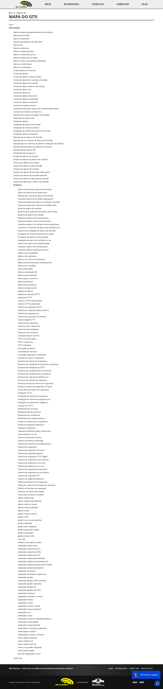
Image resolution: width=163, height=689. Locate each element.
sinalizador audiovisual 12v (29, 549)
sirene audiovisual (25, 641)
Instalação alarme (20, 121)
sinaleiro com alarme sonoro (29, 542)
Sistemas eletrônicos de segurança (32, 482)
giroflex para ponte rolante (28, 530)
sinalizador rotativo (25, 600)
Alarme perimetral (25, 282)
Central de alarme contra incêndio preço (34, 221)
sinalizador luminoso (26, 593)
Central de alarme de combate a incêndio (30, 80)
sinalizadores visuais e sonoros (31, 635)
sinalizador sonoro (25, 603)
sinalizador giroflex (25, 577)
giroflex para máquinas (27, 526)
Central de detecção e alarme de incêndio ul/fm (37, 205)
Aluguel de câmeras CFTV (29, 294)
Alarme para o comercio (28, 278)
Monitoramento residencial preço (31, 418)
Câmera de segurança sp (28, 313)
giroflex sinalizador (25, 533)
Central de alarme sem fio (28, 336)
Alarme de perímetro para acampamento (35, 262)
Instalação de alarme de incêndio (27, 124)
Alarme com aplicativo (27, 256)
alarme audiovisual (25, 498)
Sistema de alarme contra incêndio (27, 166)
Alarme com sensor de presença (31, 259)
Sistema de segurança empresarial (32, 469)
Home (110, 669)
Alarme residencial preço (23, 51)
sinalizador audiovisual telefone (31, 568)
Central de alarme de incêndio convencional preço (38, 224)
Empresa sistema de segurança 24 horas (35, 386)
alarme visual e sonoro (27, 514)
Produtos (98, 4)
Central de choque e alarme (24, 105)
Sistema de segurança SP (29, 476)
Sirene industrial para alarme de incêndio (34, 189)
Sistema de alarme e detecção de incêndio (31, 178)
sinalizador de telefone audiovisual (32, 574)
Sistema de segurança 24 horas (31, 450)
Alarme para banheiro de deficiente (27, 42)
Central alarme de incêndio (24, 70)
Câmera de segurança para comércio (33, 310)
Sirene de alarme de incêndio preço (32, 192)
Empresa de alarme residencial (31, 358)
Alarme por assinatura (27, 285)
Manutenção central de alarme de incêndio (35, 196)
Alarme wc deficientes (22, 64)
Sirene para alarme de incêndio (26, 163)
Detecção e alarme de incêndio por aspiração (36, 485)
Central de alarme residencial (25, 102)
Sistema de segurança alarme (30, 453)
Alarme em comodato (27, 266)
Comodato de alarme (26, 348)
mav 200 (21, 539)
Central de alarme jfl (21, 93)
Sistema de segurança (27, 447)
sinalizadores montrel (27, 631)
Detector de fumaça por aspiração (32, 488)
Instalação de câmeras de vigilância (32, 402)
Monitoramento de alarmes (24, 153)
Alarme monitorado (21, 39)
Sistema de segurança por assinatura (33, 472)
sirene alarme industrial (27, 638)
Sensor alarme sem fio (27, 434)
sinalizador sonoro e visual (29, 606)
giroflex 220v (23, 517)
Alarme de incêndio (21, 35)
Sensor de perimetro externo (30, 437)
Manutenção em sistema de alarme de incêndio (33, 140)
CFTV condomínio (25, 342)
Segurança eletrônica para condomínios (34, 431)
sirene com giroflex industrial (30, 647)
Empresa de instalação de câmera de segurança (38, 364)
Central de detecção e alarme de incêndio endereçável (35, 108)
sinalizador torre (24, 612)
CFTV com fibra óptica (27, 339)
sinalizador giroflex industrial (29, 584)
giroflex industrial (25, 523)
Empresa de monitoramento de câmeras (34, 371)
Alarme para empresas (27, 275)
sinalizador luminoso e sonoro (30, 596)
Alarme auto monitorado (28, 253)
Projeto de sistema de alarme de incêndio (30, 159)
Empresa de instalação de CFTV (31, 367)
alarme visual (23, 510)
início (48, 4)
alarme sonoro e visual (27, 504)
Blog (145, 4)
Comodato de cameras (27, 351)
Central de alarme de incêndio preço (33, 247)
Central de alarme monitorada (25, 99)
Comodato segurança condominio (32, 355)
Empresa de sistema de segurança (32, 380)
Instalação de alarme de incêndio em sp (34, 240)
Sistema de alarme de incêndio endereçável (31, 172)
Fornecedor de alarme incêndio (31, 495)
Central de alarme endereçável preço (33, 250)
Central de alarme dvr (22, 89)
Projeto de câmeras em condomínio (32, 421)
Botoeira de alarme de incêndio (30, 215)
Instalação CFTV (25, 393)
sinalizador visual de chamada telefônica (34, 619)
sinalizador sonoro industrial (29, 609)
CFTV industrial (24, 345)
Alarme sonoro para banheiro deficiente (29, 61)
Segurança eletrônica (26, 428)
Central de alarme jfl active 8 (25, 96)
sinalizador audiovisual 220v (29, 552)
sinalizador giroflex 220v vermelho (32, 580)
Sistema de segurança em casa (31, 466)
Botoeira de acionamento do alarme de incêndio (37, 212)
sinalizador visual (25, 615)
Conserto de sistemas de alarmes (27, 112)
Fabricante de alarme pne (24, 118)
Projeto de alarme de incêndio (25, 156)
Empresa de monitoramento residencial (34, 374)
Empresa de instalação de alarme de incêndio (37, 231)
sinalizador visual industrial (29, 625)
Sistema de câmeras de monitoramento (34, 444)
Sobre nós (123, 4)
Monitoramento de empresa (29, 412)
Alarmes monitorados (22, 67)
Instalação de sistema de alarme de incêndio (31, 131)
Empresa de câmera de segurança (32, 361)
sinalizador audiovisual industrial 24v (33, 561)
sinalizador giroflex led (27, 587)
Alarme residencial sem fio (24, 54)
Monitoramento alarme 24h (24, 150)
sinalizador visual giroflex (28, 622)
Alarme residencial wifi (27, 288)
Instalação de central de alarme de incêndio (36, 234)
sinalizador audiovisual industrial (31, 558)
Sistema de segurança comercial (31, 463)
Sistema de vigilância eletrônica (31, 479)
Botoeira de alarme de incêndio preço (33, 218)
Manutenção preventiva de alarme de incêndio (32, 147)
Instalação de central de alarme (26, 128)
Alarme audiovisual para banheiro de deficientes (33, 32)
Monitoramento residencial (29, 415)
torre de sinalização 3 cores (29, 654)
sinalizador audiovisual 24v (29, 555)
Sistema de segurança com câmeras (33, 460)
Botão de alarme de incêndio (29, 208)
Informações (71, 4)
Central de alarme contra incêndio (27, 77)
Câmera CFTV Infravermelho (30, 301)
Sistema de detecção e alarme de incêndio (31, 182)
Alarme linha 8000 (25, 269)
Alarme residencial (21, 48)
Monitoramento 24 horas (28, 409)
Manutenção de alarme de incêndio (27, 137)
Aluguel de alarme (25, 291)
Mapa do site (147, 669)
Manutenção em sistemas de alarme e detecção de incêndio (38, 143)
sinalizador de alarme (27, 571)
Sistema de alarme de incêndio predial (33, 243)
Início (11, 25)
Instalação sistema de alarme (25, 134)
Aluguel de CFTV (25, 297)
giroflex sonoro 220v (26, 536)
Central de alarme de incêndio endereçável (35, 199)
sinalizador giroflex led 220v (29, 590)
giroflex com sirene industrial (30, 520)
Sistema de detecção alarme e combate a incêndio (39, 202)
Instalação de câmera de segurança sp (34, 399)
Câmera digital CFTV (26, 320)
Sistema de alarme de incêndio (26, 169)
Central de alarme (20, 74)
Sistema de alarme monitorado (30, 441)
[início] (23, 4)
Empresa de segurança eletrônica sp (33, 377)
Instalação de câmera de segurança (33, 396)
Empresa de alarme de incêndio (31, 491)
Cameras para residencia (28, 329)
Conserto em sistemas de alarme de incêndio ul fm (39, 227)
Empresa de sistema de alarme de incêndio (31, 115)
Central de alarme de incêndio (25, 83)
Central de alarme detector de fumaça (29, 86)
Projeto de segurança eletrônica (31, 425)
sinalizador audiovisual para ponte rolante (35, 565)
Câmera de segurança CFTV (30, 307)
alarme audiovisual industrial (29, 501)
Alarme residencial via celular (25, 58)
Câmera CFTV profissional (29, 304)
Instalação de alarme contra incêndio (33, 237)
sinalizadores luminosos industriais (32, 628)
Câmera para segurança (28, 323)
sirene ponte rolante (26, 650)
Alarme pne (18, 45)
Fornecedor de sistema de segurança (33, 390)
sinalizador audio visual (27, 545)
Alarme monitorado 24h (27, 272)
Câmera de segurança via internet (32, 316)
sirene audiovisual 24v (27, 644)
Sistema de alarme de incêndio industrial (30, 175)
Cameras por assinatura (28, 332)
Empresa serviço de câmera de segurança (35, 383)
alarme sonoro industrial (28, 507)
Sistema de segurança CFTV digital (32, 456)
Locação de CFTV (25, 406)
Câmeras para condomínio (29, 326)
